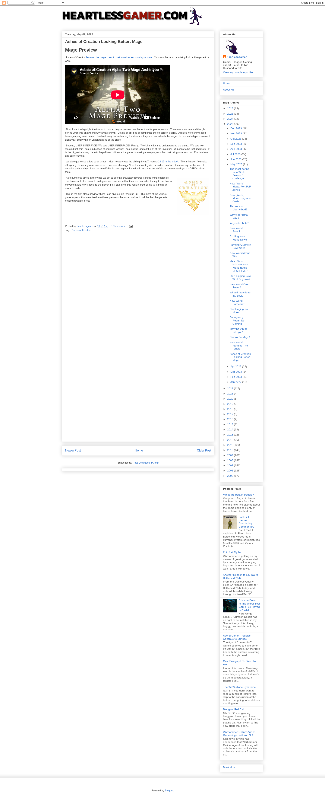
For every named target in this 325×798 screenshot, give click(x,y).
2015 (230, 424)
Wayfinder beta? (239, 223)
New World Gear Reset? (239, 286)
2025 (230, 113)
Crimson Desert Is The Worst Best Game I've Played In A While (249, 605)
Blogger (169, 790)
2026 (230, 108)
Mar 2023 (236, 371)
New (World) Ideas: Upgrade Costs (240, 198)
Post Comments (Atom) (146, 462)
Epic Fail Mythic (232, 552)
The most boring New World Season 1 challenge (239, 173)
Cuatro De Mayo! (240, 337)
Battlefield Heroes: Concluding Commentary (246, 522)
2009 (230, 455)
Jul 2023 (235, 154)
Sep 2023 (236, 143)
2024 (230, 118)
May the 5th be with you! (239, 330)
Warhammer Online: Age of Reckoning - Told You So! (239, 733)
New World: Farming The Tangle (239, 345)
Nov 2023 (236, 133)
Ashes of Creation (81, 230)
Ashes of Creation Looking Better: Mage (240, 357)
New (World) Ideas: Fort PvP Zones (240, 186)
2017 (230, 414)
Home (139, 450)
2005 (230, 475)
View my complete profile (238, 72)
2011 (230, 444)
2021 (230, 393)
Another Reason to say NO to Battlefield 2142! (240, 576)
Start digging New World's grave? (240, 277)
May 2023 (236, 164)
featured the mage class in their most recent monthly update (119, 57)
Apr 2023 (236, 366)
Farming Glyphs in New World (240, 246)
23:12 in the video (168, 161)
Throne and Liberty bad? (238, 208)
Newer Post (73, 450)
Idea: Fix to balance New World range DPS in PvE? (239, 266)
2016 (230, 419)
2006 (230, 470)
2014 (230, 429)
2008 (230, 460)
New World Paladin (236, 230)
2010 (230, 450)
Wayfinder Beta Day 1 (239, 216)
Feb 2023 (236, 376)
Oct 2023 (236, 138)
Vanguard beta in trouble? (238, 494)
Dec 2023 (236, 128)
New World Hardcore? (237, 302)
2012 (230, 439)
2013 (230, 434)
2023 (230, 123)
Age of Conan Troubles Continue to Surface (237, 637)
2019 (230, 403)
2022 (230, 388)
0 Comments (118, 226)
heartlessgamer (237, 56)
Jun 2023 (236, 159)
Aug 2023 (236, 148)
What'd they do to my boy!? (240, 294)
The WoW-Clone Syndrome (239, 686)
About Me (229, 89)
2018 (230, 408)
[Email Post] (130, 226)
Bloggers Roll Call (233, 709)
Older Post (204, 450)
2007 (230, 465)
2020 (230, 398)
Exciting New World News (238, 238)
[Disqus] (138, 288)
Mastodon (229, 767)
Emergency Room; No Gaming (237, 320)
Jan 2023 (236, 381)
